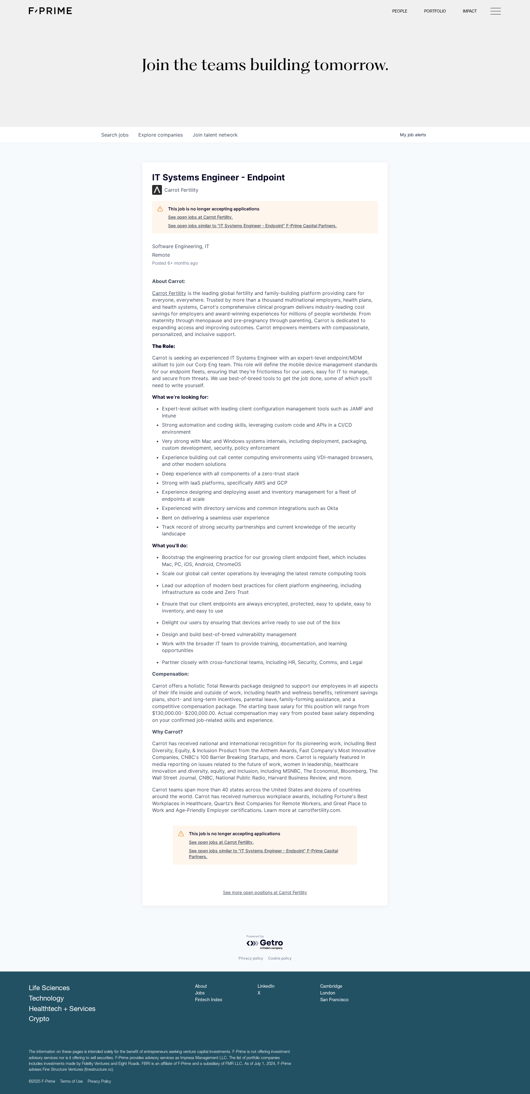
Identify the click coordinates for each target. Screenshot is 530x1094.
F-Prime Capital (50, 10)
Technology (46, 999)
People (399, 12)
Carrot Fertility (169, 293)
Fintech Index (208, 1000)
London (327, 993)
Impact (470, 12)
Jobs (200, 993)
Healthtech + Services (62, 1009)
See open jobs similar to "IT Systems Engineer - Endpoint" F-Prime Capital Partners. (252, 225)
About (201, 987)
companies (160, 135)
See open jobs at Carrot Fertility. (200, 217)
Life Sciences (49, 988)
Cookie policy (280, 958)
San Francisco (334, 1000)
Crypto (39, 1019)
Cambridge (331, 987)
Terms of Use (71, 1082)
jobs (115, 135)
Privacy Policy (99, 1082)
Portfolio (435, 12)
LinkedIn (266, 987)
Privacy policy (251, 958)
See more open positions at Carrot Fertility (265, 892)
